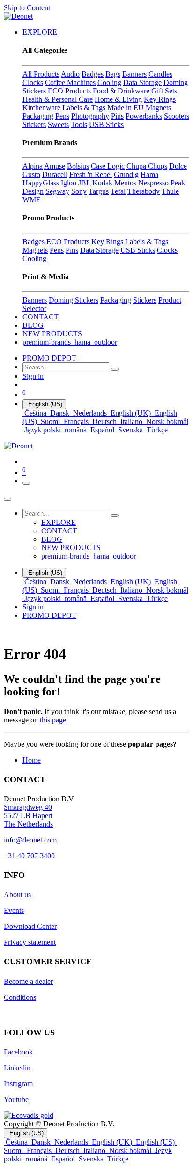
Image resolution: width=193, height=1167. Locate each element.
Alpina (32, 166)
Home (31, 760)
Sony (79, 191)
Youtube (16, 1099)
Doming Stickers (73, 300)
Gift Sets (164, 91)
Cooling (109, 82)
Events (14, 910)
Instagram (18, 1084)
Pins (117, 116)
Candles (160, 74)
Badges (93, 74)
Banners (134, 74)
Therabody (143, 191)
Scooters (176, 116)
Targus (99, 191)
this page (53, 720)
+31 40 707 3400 (29, 856)
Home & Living (118, 99)
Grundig (126, 174)
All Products (40, 74)
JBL (84, 183)
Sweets (58, 124)
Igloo (68, 183)
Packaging (37, 116)
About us (17, 894)
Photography (90, 116)
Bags (112, 74)
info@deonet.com (30, 840)
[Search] (115, 369)
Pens (62, 116)
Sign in (33, 376)
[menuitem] (39, 32)
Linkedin (17, 1068)
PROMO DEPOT (49, 358)
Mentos (125, 183)
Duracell (54, 174)
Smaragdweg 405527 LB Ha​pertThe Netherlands (28, 815)
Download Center (30, 926)
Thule (170, 191)
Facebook (18, 1052)
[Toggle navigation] (26, 483)
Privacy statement (30, 942)
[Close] (7, 499)
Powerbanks (144, 116)
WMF (31, 200)
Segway (57, 191)
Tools (79, 124)
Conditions (20, 997)
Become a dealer (28, 981)
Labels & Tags (83, 108)
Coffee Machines (70, 82)
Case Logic (108, 166)
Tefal (118, 191)
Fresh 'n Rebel (90, 174)
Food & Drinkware (121, 91)
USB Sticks (106, 124)
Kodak (102, 183)
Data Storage (142, 82)
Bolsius (78, 166)
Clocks (32, 82)
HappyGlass (40, 183)
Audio (70, 74)
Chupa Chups (146, 166)
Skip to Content (27, 8)
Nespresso (153, 183)
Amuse (54, 166)
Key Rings (160, 99)
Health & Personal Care (57, 99)
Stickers (34, 124)
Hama (149, 174)
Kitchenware (41, 108)
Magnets (158, 108)
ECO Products (69, 91)
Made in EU (125, 108)
